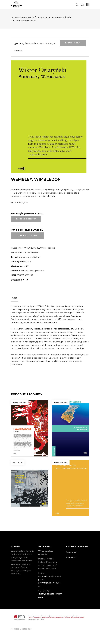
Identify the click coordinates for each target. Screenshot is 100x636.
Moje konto (71, 557)
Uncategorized (62, 17)
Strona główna (18, 17)
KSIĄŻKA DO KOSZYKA (26, 219)
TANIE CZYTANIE (45, 17)
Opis (14, 297)
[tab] (14, 297)
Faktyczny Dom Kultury (28, 257)
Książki (30, 17)
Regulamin (71, 552)
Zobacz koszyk (72, 43)
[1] (82, 4)
